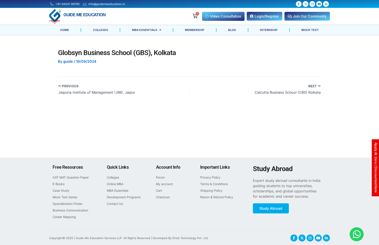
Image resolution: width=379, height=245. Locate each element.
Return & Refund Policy (216, 197)
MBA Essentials (144, 30)
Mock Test (310, 30)
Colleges (100, 30)
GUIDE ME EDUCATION (84, 14)
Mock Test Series (65, 197)
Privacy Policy (210, 177)
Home (64, 30)
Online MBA (115, 184)
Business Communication (70, 210)
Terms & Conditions (214, 184)
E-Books (58, 184)
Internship (268, 30)
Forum (160, 177)
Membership (194, 30)
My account (164, 184)
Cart (159, 190)
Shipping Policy (211, 190)
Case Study (61, 190)
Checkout (163, 197)
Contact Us (115, 204)
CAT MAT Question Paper (71, 177)
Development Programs (124, 197)
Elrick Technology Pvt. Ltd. (190, 238)
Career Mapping (64, 217)
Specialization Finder (67, 204)
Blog (232, 30)
